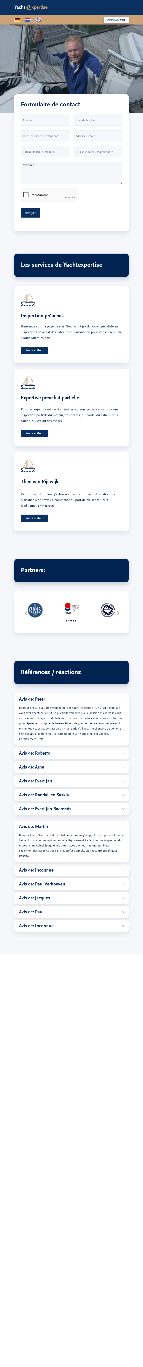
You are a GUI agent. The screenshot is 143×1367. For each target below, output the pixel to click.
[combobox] (25, 135)
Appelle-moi (116, 19)
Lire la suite (33, 350)
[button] (25, 612)
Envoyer (30, 213)
